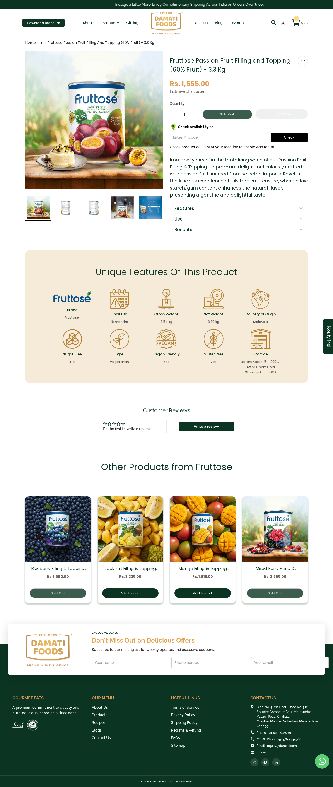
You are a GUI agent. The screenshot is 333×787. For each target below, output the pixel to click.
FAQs (175, 738)
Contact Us (101, 738)
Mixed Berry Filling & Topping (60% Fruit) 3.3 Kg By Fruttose (275, 568)
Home (31, 42)
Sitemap (178, 745)
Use (178, 219)
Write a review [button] (206, 426)
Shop (87, 22)
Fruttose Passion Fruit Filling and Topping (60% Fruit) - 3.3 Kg (100, 42)
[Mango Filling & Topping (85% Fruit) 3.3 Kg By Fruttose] (203, 529)
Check (289, 137)
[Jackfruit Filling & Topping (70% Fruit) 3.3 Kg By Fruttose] (130, 529)
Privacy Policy (183, 715)
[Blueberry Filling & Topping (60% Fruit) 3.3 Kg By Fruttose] (58, 529)
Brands (109, 22)
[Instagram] (254, 762)
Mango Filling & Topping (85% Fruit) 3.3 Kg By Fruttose (203, 568)
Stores (261, 752)
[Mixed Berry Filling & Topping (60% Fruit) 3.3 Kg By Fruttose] (275, 529)
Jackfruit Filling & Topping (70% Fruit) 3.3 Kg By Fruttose (130, 568)
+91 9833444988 (289, 739)
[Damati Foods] (166, 23)
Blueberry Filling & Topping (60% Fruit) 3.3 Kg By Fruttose (57, 568)
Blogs (220, 22)
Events (238, 22)
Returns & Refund (186, 730)
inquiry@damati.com (281, 746)
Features (184, 208)
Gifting (132, 22)
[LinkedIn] (276, 762)
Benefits (183, 229)
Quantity (177, 103)
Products (99, 715)
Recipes (201, 22)
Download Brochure (43, 23)
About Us (100, 707)
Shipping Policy (184, 722)
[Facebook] (265, 762)
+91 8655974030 (279, 732)
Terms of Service (185, 707)
